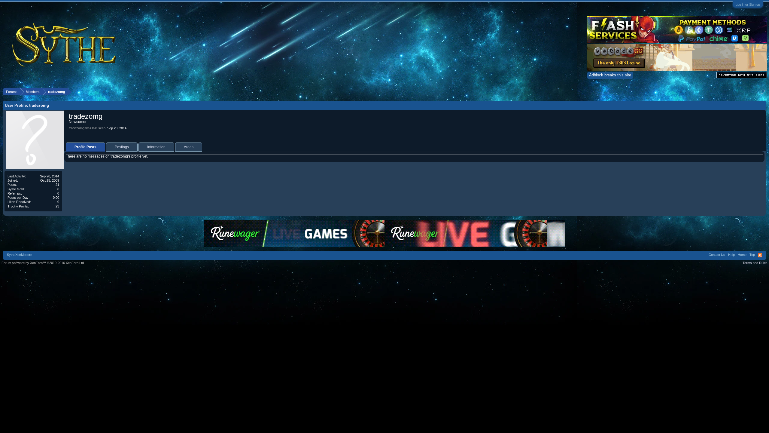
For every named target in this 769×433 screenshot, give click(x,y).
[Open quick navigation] (762, 92)
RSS (760, 255)
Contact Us (717, 254)
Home (742, 254)
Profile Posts (85, 147)
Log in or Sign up (748, 4)
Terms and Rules (755, 263)
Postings (122, 147)
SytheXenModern (19, 254)
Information (156, 147)
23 (57, 206)
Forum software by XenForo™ (43, 263)
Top (752, 254)
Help (731, 254)
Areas (188, 147)
